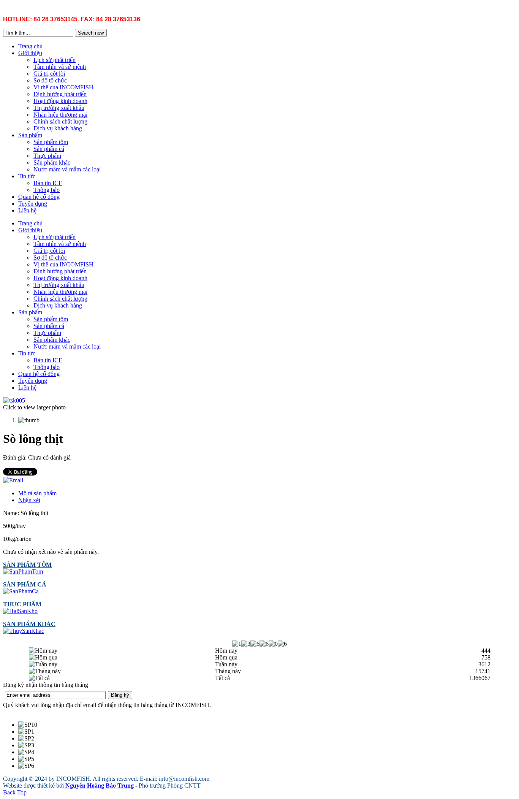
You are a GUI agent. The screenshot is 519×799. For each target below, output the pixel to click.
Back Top (15, 792)
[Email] (13, 480)
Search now (91, 33)
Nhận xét (29, 500)
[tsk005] (14, 400)
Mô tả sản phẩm (37, 493)
